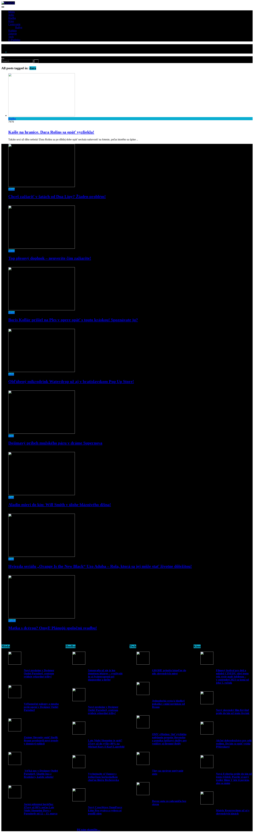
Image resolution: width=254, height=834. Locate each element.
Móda (11, 11)
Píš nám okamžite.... (88, 829)
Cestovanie (14, 24)
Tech (11, 36)
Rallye (18, 27)
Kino (11, 21)
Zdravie (12, 33)
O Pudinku (14, 39)
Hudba (12, 18)
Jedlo (11, 14)
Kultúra (12, 30)
